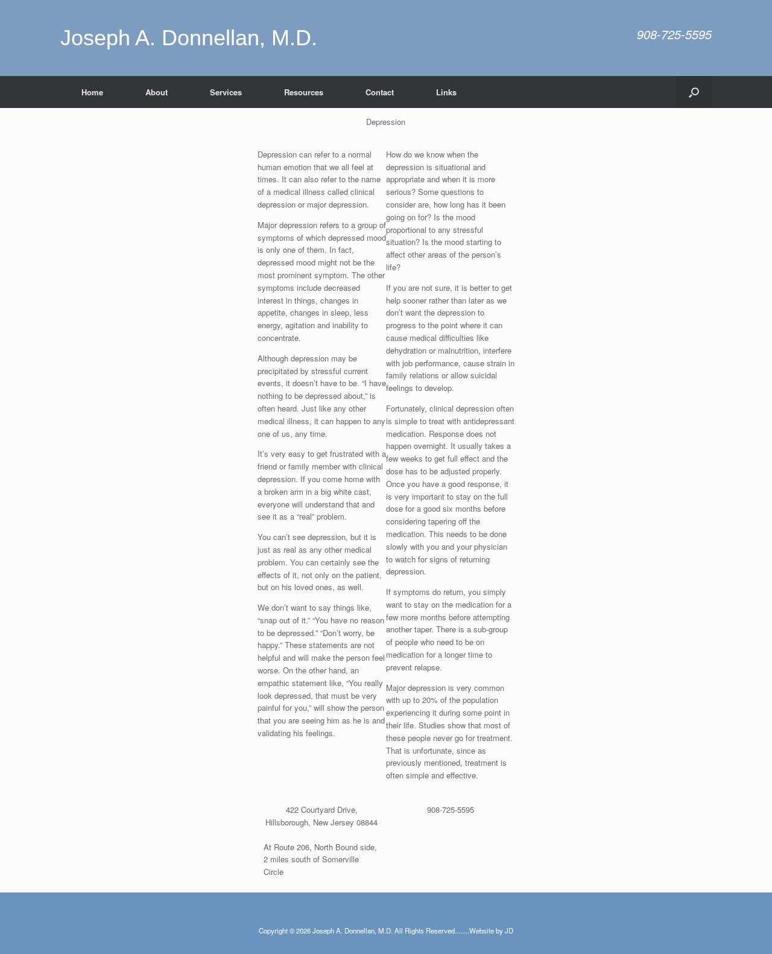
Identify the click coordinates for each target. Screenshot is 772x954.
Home (92, 92)
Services (226, 92)
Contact (379, 92)
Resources (303, 92)
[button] (694, 92)
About (156, 92)
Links (446, 92)
